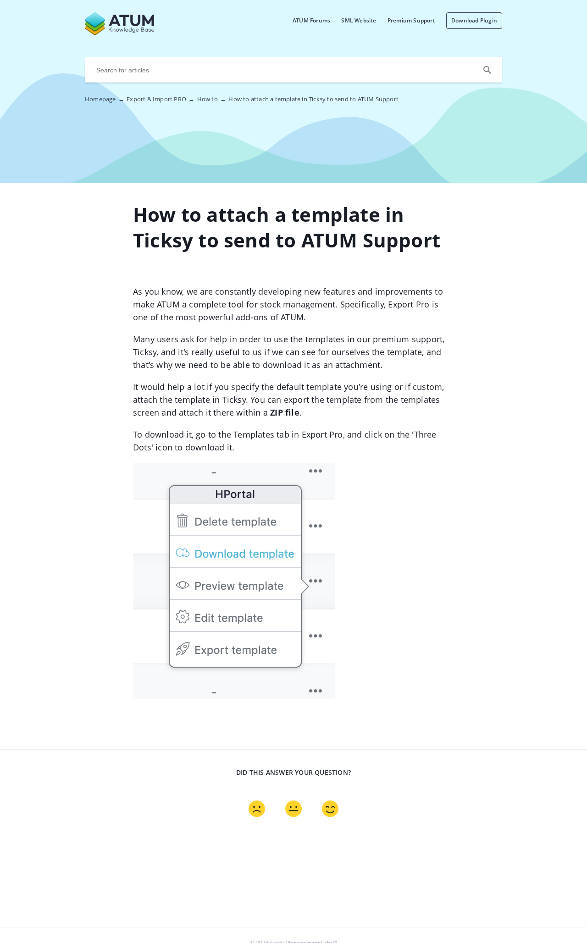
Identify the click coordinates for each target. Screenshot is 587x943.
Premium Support (411, 20)
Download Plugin (474, 20)
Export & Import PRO (160, 99)
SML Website (358, 20)
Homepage (104, 99)
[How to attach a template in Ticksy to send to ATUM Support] (142, 32)
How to (212, 99)
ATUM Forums (311, 20)
